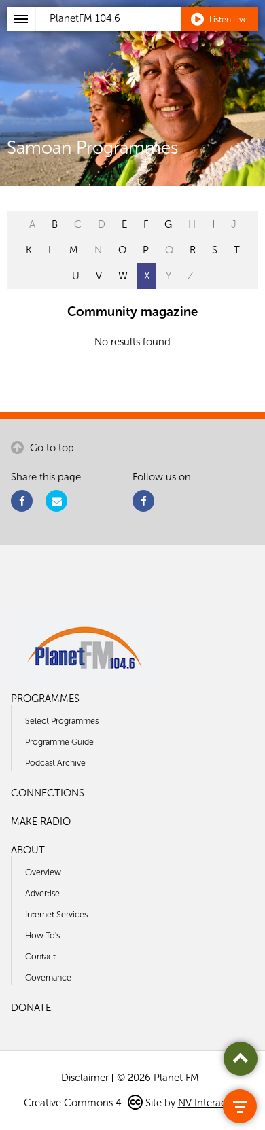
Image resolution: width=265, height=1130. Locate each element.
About (28, 850)
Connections (47, 793)
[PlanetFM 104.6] (150, 34)
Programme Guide (59, 742)
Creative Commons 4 (74, 1103)
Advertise (42, 893)
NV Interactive (210, 1103)
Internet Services (56, 914)
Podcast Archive (55, 763)
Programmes (45, 698)
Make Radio (41, 821)
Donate (31, 1008)
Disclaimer (85, 1078)
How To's (42, 935)
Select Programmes (62, 721)
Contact (40, 956)
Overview (43, 872)
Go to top (50, 448)
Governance (48, 977)
